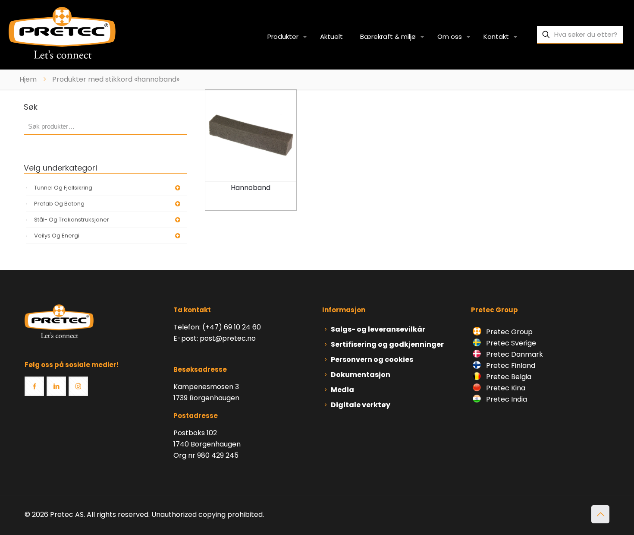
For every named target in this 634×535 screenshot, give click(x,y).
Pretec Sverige (511, 343)
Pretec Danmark (513, 354)
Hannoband (250, 188)
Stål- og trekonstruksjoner (71, 219)
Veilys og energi (56, 235)
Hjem (28, 79)
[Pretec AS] (62, 32)
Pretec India (505, 399)
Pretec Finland (509, 365)
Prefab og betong (59, 203)
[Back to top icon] (600, 514)
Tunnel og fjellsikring (63, 188)
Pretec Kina (504, 388)
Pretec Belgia (507, 377)
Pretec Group (508, 332)
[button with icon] (34, 386)
